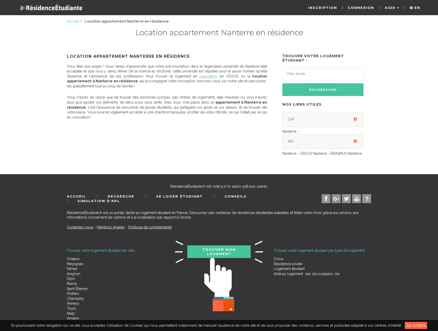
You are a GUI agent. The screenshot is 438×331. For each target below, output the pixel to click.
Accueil (76, 196)
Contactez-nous (80, 227)
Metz (71, 313)
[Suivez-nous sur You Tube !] (356, 198)
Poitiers (73, 293)
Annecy (73, 303)
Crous (279, 259)
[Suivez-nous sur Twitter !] (346, 198)
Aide (391, 8)
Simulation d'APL (99, 201)
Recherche (121, 196)
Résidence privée (288, 264)
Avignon (73, 274)
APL (291, 141)
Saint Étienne (77, 289)
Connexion (361, 8)
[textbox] (309, 74)
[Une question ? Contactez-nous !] (366, 198)
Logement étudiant (289, 269)
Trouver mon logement (219, 251)
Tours (71, 308)
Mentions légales (111, 227)
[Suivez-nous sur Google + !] (336, 198)
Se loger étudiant (179, 196)
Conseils (236, 196)
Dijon (71, 279)
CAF (291, 119)
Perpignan (75, 264)
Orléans (73, 259)
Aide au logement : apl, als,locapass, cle (306, 274)
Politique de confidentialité (150, 227)
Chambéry (75, 299)
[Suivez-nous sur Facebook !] (326, 198)
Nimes (72, 269)
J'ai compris (416, 325)
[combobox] (322, 74)
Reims (72, 284)
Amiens (73, 318)
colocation (208, 76)
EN (416, 8)
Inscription (322, 8)
